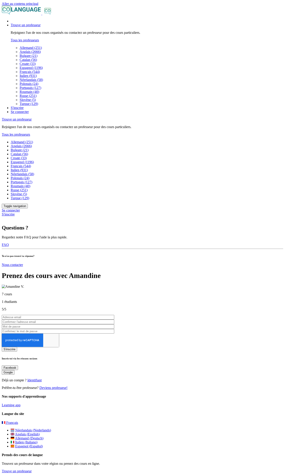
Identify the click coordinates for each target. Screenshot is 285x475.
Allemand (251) (31, 48)
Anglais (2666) (30, 52)
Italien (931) (28, 76)
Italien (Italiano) (26, 442)
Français (11, 423)
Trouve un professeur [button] (26, 25)
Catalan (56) (28, 60)
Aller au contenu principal (20, 4)
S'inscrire (17, 108)
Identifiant (34, 380)
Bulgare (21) (28, 56)
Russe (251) (28, 96)
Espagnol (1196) (31, 68)
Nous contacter (12, 265)
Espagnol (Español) (29, 446)
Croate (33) (28, 64)
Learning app (11, 405)
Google (8, 372)
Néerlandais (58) (31, 80)
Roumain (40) (29, 92)
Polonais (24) (29, 84)
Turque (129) (29, 104)
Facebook (10, 367)
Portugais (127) (30, 88)
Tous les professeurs (25, 40)
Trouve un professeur (17, 471)
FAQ (5, 245)
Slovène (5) (28, 100)
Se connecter (20, 112)
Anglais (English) (27, 434)
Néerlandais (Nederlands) (33, 430)
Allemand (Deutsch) (29, 438)
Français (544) (30, 72)
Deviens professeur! (53, 388)
